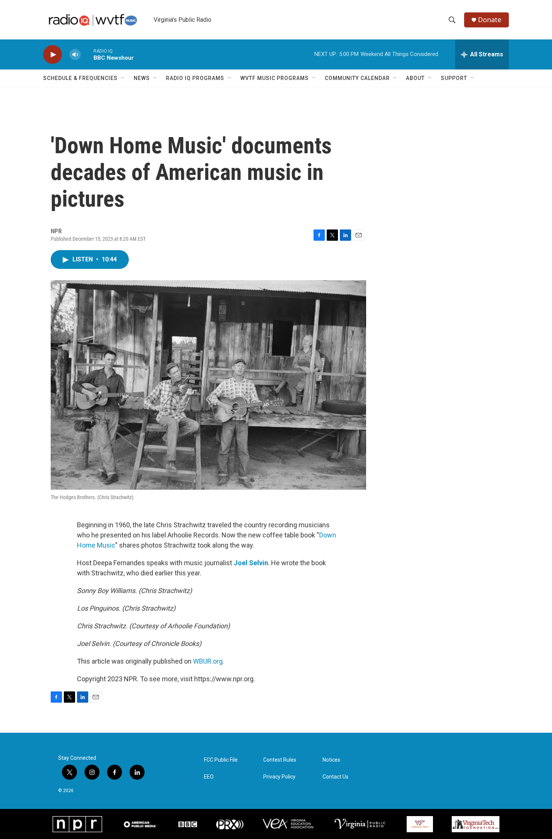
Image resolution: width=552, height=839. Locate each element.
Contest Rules (279, 760)
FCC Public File (221, 760)
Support (454, 78)
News (142, 78)
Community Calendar (357, 78)
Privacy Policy (279, 777)
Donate (489, 20)
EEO (209, 777)
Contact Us (335, 777)
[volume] (75, 54)
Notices (331, 760)
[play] (53, 54)
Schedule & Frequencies (80, 78)
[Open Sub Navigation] (123, 78)
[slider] (87, 54)
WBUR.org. (208, 661)
